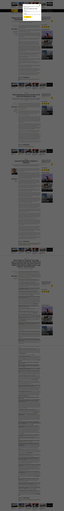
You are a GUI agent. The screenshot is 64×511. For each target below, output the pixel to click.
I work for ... (25, 13)
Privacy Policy (25, 19)
